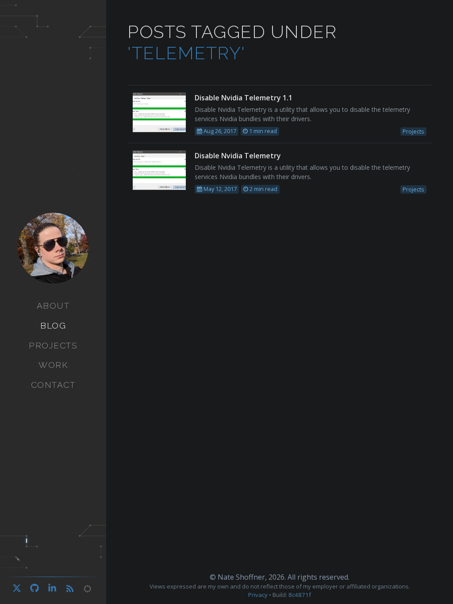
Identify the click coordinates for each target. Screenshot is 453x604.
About (53, 305)
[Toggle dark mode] (87, 589)
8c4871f (299, 595)
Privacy (258, 595)
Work (53, 365)
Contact (53, 385)
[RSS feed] (70, 589)
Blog (53, 325)
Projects (53, 345)
